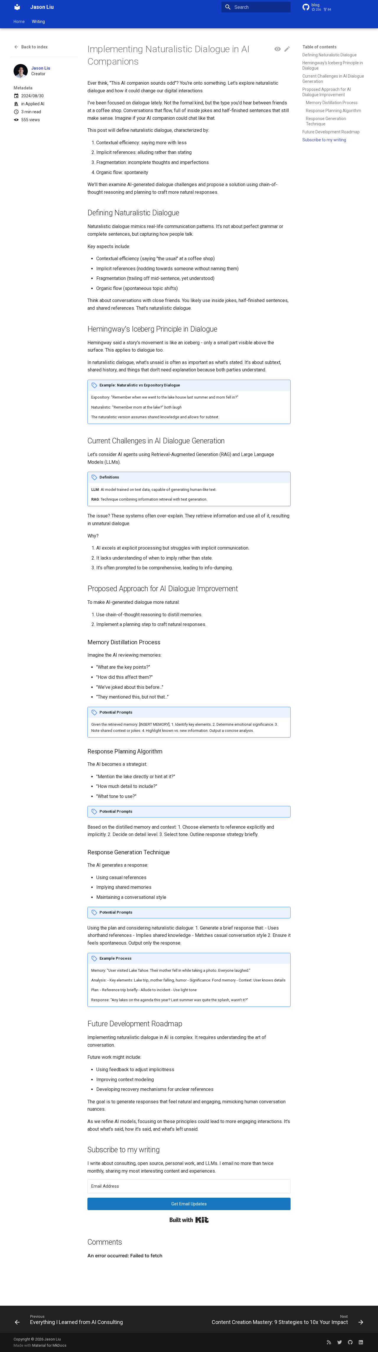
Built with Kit (189, 1220)
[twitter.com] (339, 1342)
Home (19, 21)
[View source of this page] (277, 49)
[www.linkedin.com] (361, 1342)
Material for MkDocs (49, 1345)
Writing (38, 21)
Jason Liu (40, 68)
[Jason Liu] (17, 7)
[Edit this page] (287, 49)
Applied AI (34, 103)
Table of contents (319, 47)
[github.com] (350, 1342)
